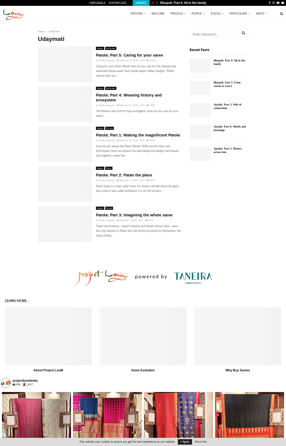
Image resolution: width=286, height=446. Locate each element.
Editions (137, 13)
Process (176, 13)
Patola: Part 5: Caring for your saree (129, 55)
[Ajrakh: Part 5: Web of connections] (200, 110)
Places (216, 13)
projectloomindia (36, 396)
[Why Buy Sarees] (237, 336)
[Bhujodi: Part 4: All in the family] (200, 66)
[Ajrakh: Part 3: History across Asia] (200, 154)
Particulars (238, 13)
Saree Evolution (143, 370)
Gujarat (100, 48)
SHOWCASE (117, 2)
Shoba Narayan (107, 60)
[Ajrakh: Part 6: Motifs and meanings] (200, 132)
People (197, 13)
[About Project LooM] (48, 336)
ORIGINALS (97, 2)
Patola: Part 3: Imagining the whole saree (134, 215)
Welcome (158, 13)
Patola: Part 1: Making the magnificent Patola (138, 135)
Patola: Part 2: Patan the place (124, 175)
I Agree (185, 442)
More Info (201, 442)
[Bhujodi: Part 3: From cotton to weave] (200, 88)
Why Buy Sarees (237, 370)
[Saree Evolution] (143, 336)
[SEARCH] (243, 33)
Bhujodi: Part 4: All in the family (183, 2)
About (260, 13)
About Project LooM (48, 370)
